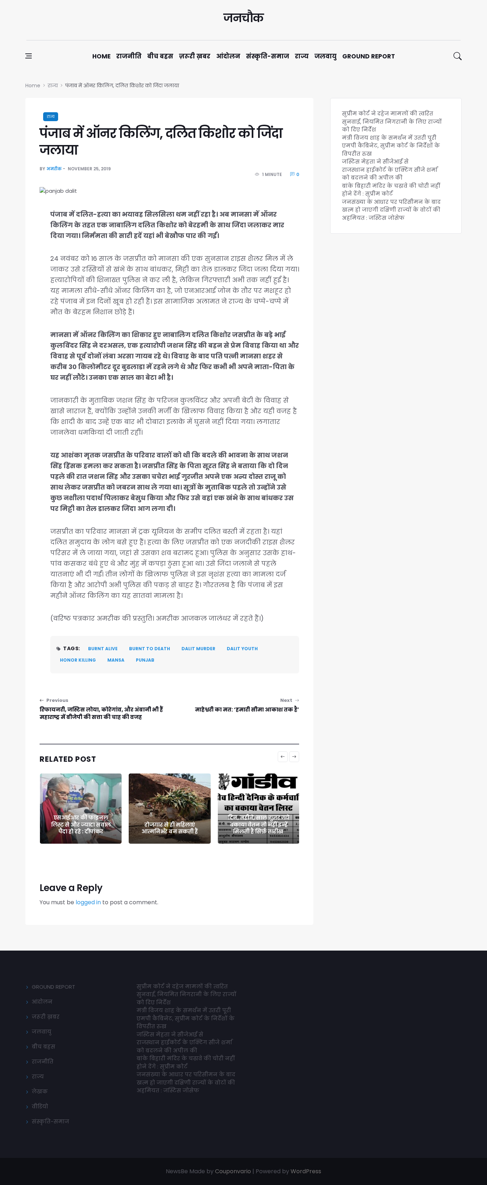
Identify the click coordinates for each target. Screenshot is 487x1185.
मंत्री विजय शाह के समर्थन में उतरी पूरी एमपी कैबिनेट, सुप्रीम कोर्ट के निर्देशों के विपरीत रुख (391, 145)
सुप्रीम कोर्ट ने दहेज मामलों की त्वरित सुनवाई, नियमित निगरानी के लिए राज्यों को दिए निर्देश (392, 121)
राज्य (302, 56)
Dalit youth (242, 649)
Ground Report (368, 56)
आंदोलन (228, 56)
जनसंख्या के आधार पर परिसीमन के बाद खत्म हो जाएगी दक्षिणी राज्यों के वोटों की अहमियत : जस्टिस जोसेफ (391, 210)
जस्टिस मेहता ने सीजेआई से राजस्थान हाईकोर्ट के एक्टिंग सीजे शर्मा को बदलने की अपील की (389, 169)
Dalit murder (198, 649)
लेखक (40, 1091)
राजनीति (129, 56)
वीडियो (40, 1106)
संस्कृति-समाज (267, 56)
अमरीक (54, 169)
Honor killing (78, 660)
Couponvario (233, 1171)
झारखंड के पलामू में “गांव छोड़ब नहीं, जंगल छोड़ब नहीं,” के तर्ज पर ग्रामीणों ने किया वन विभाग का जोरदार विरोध (259, 817)
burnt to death (149, 649)
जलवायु (325, 56)
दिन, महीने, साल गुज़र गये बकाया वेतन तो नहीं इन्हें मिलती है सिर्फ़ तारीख (170, 824)
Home (101, 56)
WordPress (306, 1171)
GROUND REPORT (53, 986)
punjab (145, 660)
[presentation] (283, 756)
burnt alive (103, 649)
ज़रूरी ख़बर (194, 56)
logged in (88, 902)
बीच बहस (160, 56)
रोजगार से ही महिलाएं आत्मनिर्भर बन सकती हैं (81, 828)
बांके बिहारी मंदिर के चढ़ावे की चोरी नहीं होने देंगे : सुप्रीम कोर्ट (391, 190)
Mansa (115, 660)
